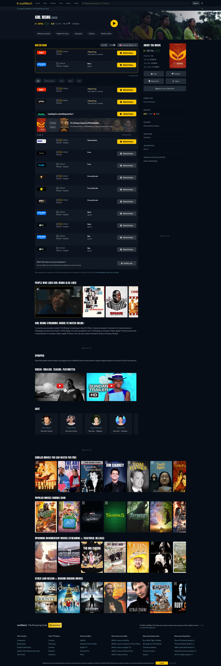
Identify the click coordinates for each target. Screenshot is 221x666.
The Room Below (149, 647)
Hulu (82, 654)
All (38, 81)
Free (62, 81)
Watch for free (62, 33)
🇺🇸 (126, 45)
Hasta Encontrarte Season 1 (185, 651)
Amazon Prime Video (88, 644)
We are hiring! (55, 625)
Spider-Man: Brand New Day (28, 651)
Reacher (51, 651)
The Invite (21, 654)
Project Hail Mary (24, 647)
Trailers (92, 33)
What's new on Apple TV (121, 647)
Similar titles (106, 33)
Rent (71, 81)
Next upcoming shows (182, 636)
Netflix (83, 640)
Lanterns (51, 654)
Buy (79, 81)
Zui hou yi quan (149, 651)
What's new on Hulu (119, 654)
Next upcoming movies (151, 636)
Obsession (21, 640)
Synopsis (78, 33)
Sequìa (145, 654)
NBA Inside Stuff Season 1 (184, 647)
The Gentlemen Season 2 (184, 644)
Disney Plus (84, 651)
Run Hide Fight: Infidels (152, 640)
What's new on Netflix (120, 640)
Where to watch (43, 33)
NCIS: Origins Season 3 (183, 654)
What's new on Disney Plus (122, 651)
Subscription (49, 81)
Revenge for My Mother (152, 644)
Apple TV (83, 647)
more (60, 313)
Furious (51, 640)
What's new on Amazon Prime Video (125, 644)
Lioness (51, 647)
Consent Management (148, 628)
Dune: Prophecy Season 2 (184, 640)
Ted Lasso (52, 644)
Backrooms (21, 644)
